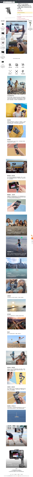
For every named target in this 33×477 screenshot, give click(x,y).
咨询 (19, 14)
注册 (10, 474)
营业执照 (22, 474)
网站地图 (15, 474)
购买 (17, 14)
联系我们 (19, 474)
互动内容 (23, 21)
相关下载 (16, 21)
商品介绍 (9, 21)
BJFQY (2, 1)
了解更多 (16, 468)
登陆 (12, 474)
